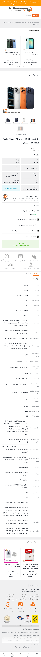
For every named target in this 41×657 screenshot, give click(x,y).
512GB (26, 406)
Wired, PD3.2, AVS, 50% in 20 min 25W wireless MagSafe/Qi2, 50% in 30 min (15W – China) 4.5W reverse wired (16, 530)
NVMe (26, 411)
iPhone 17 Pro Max (32, 169)
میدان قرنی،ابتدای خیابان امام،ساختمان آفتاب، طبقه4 (21, 598)
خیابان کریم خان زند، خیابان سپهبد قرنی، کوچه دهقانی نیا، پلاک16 (33, 598)
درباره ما (9, 625)
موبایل (29, 22)
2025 (17, 169)
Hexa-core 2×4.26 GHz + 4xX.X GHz (17, 385)
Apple (34, 151)
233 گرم (35, 183)
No (27, 400)
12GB (26, 416)
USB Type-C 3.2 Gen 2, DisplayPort (17, 503)
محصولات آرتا (35, 22)
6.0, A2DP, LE (24, 480)
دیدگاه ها (28, 274)
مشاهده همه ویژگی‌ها (11, 188)
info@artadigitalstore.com (29, 591)
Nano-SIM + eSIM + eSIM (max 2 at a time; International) (16, 332)
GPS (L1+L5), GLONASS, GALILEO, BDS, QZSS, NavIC (16, 486)
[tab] (36, 274)
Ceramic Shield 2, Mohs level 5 (18, 367)
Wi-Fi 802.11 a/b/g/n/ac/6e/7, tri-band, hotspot (16, 474)
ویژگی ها (36, 274)
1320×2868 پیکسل (22, 361)
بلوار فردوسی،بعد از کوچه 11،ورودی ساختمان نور (9, 598)
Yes (26, 493)
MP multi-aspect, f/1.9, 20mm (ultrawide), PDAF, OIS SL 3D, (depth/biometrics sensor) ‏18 (15, 449)
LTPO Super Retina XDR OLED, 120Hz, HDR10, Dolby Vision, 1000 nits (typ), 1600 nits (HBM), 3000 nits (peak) (16, 346)
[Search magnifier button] (37, 15)
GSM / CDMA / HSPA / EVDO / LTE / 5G (16, 338)
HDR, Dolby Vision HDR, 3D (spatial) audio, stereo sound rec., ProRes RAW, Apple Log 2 (15, 459)
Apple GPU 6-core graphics (20, 392)
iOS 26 (26, 374)
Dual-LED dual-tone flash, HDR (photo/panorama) (18, 441)
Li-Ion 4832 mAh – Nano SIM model (17, 521)
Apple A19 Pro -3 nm (21, 379)
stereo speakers (23, 467)
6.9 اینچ (25, 355)
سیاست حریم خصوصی (28, 625)
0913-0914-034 (24, 589)
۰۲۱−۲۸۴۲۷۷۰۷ (32, 589)
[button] (23, 66)
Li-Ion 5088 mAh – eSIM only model (17, 523)
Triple (25, 434)
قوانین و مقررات (17, 625)
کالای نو (36, 162)
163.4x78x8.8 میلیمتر (12, 176)
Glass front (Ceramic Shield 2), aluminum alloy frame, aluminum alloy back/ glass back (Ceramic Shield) (15, 323)
